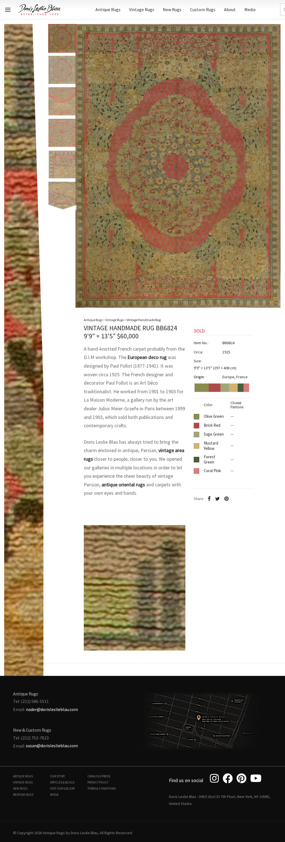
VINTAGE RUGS (23, 782)
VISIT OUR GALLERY (62, 788)
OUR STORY (57, 776)
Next (275, 161)
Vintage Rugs (141, 9)
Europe (228, 376)
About (230, 9)
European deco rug (147, 357)
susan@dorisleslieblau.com (52, 745)
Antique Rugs (108, 9)
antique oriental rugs (123, 484)
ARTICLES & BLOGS (62, 782)
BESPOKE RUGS (23, 795)
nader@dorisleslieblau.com (52, 709)
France (242, 376)
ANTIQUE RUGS (23, 776)
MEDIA (54, 795)
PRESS (106, 776)
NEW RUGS (20, 788)
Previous (9, 161)
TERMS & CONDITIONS (101, 788)
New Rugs (172, 9)
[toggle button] (7, 10)
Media (249, 9)
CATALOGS (94, 776)
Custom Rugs (202, 9)
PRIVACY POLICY (97, 782)
